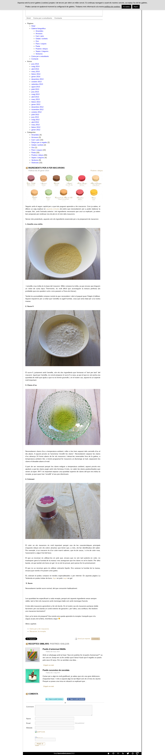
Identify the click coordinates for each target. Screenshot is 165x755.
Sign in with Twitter (54, 699)
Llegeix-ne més (48, 665)
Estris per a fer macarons (39, 629)
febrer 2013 (35, 102)
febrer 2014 (35, 74)
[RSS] (122, 753)
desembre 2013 (37, 79)
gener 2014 (35, 77)
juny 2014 (35, 64)
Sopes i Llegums (42, 51)
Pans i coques (41, 44)
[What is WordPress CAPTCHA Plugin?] (40, 732)
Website (29, 728)
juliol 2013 (35, 89)
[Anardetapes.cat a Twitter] (126, 753)
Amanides (39, 31)
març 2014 (35, 71)
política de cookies (112, 7)
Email (28, 723)
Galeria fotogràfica (38, 28)
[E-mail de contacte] (117, 753)
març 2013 (35, 99)
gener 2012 (35, 130)
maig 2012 (35, 120)
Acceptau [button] (126, 7)
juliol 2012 (35, 114)
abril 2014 (35, 69)
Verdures (39, 54)
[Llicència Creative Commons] (112, 753)
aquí (65, 578)
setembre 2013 (37, 84)
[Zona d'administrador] (107, 753)
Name (28, 719)
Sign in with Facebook (76, 699)
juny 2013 (35, 92)
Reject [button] (136, 7)
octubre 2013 (36, 82)
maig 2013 (35, 94)
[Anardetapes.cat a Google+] (136, 753)
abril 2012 (35, 122)
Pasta (38, 46)
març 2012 (35, 125)
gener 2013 (35, 104)
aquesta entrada (52, 209)
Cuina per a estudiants (42, 18)
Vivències (35, 163)
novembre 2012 (37, 109)
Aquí (54, 578)
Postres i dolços (42, 49)
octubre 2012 (36, 112)
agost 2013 (35, 87)
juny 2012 (35, 117)
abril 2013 (35, 97)
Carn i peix (40, 36)
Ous (37, 41)
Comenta (96, 639)
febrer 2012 (35, 127)
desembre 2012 (37, 107)
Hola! (29, 18)
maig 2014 (35, 66)
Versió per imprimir (84, 639)
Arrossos (39, 33)
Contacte (58, 18)
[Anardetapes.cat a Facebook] (131, 753)
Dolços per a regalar (39, 142)
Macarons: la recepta (38, 631)
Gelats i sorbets (42, 39)
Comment (30, 707)
